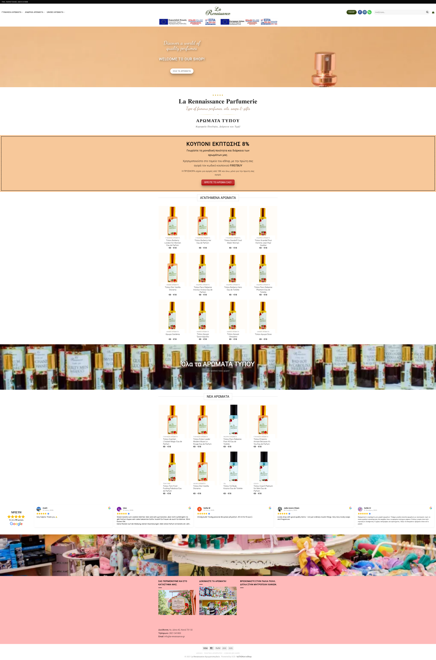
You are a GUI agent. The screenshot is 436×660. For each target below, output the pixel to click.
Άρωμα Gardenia (173, 334)
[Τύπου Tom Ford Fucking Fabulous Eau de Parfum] (173, 468)
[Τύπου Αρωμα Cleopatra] (233, 316)
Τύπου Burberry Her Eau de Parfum (203, 241)
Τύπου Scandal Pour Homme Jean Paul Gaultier (263, 242)
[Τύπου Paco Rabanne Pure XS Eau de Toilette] (233, 421)
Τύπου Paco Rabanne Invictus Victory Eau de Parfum (202, 289)
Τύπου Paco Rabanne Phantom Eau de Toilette (263, 289)
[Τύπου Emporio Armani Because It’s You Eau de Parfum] (263, 421)
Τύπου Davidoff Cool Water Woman (233, 241)
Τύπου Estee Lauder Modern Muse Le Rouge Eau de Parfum (202, 441)
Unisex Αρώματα (55, 12)
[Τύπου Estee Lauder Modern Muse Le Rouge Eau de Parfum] (203, 421)
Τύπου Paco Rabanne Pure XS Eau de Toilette (232, 441)
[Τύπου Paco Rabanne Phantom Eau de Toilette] (263, 269)
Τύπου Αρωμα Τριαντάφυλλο (203, 335)
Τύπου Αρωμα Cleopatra (233, 335)
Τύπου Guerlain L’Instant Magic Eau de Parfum (172, 441)
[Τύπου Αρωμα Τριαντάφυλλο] (203, 316)
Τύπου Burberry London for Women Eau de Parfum (173, 242)
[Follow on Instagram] (365, 12)
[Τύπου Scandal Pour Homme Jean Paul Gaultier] (263, 223)
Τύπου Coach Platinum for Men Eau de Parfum (263, 488)
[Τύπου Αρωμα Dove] (263, 316)
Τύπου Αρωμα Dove (263, 334)
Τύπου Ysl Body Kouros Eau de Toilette (233, 487)
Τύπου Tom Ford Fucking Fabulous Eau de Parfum (172, 488)
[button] (433, 12)
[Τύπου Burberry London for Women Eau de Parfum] (173, 223)
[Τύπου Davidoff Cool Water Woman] (233, 223)
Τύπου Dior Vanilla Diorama (172, 288)
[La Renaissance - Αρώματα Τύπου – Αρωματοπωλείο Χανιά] (218, 11)
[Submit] (427, 12)
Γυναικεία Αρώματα (11, 12)
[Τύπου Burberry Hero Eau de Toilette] (233, 269)
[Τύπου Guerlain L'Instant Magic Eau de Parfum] (173, 421)
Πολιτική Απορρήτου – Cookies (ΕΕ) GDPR (222, 653)
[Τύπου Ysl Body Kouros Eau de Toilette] (233, 468)
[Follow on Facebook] (360, 12)
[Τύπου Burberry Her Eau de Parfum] (203, 223)
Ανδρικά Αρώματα (34, 12)
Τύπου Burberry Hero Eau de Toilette (233, 288)
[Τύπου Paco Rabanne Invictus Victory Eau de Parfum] (203, 269)
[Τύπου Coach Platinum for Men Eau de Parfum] (263, 468)
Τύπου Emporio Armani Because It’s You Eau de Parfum (262, 441)
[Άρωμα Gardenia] (173, 316)
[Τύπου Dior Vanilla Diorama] (173, 269)
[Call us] (369, 12)
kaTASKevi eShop (244, 657)
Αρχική (199, 653)
